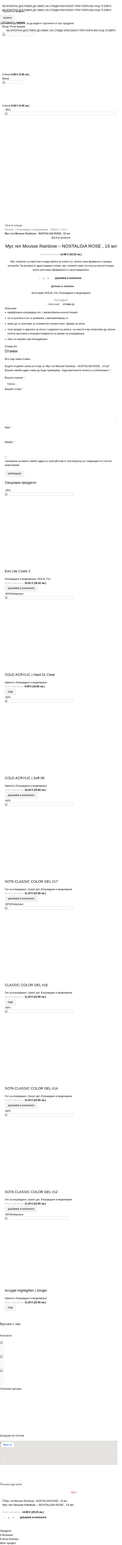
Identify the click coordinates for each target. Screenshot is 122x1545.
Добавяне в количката (68, 278)
